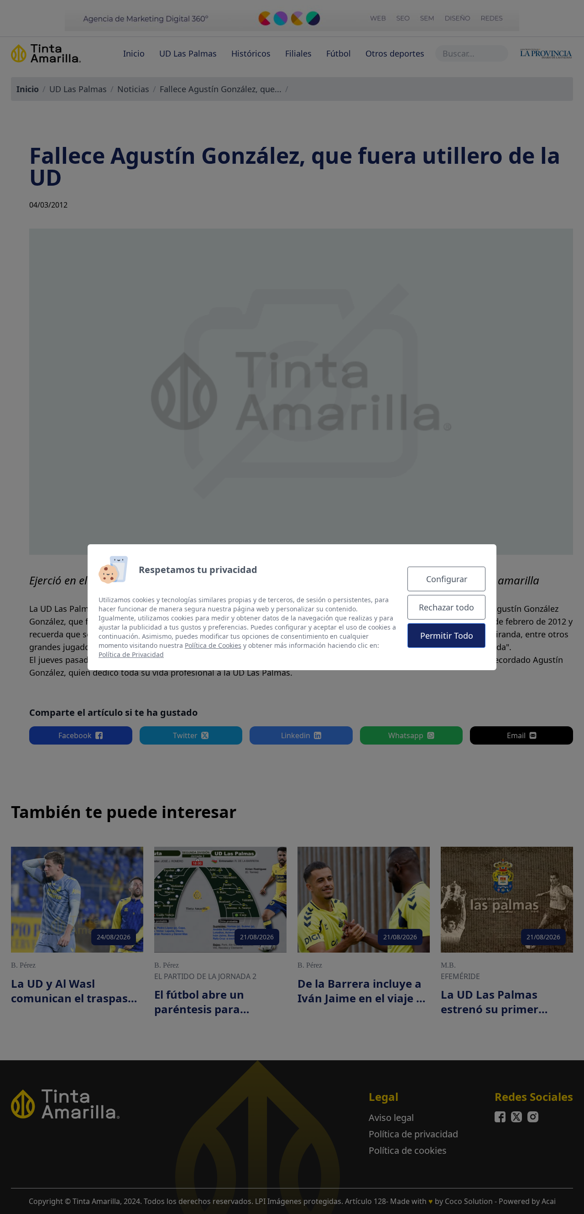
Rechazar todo (446, 607)
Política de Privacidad (131, 654)
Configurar (446, 578)
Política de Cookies (213, 645)
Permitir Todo (446, 635)
